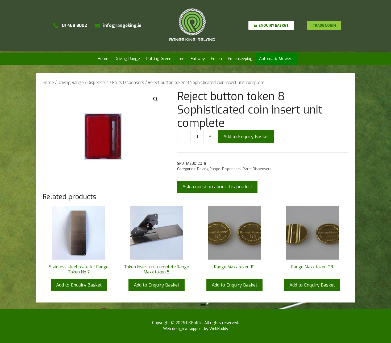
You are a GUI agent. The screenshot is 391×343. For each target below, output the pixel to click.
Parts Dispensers (128, 82)
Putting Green (158, 58)
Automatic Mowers (276, 58)
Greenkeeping (240, 58)
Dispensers (98, 82)
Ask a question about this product (217, 187)
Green (216, 58)
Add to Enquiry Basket (246, 137)
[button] (155, 99)
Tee (181, 58)
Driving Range (127, 58)
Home (103, 58)
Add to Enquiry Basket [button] (79, 285)
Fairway (198, 58)
